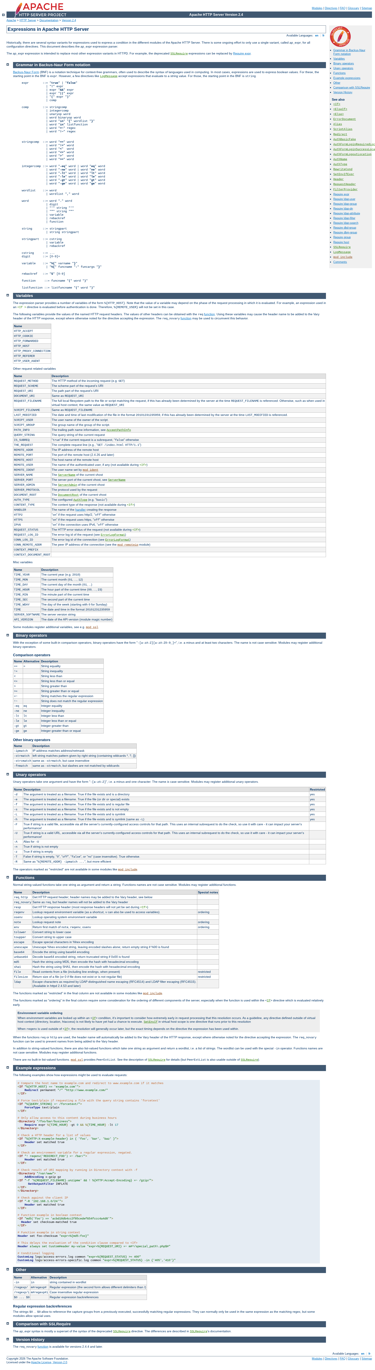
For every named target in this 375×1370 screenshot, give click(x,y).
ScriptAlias (342, 129)
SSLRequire (179, 53)
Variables (339, 58)
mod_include (342, 257)
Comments (340, 262)
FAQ (342, 8)
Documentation (48, 20)
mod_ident (90, 470)
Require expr (242, 53)
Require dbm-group (345, 232)
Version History (342, 92)
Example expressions (346, 78)
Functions (339, 73)
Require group (342, 237)
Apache (11, 20)
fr (323, 35)
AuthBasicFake (344, 139)
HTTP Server (28, 20)
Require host (341, 242)
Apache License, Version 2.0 (49, 1362)
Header (338, 179)
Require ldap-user (344, 199)
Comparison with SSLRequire (351, 87)
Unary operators (343, 68)
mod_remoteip (127, 544)
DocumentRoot (68, 495)
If (268, 1000)
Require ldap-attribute (346, 213)
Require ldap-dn (343, 208)
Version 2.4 (69, 20)
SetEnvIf (151, 1022)
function (209, 314)
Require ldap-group (345, 203)
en (316, 35)
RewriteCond (342, 169)
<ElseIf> (340, 109)
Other (336, 82)
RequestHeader (344, 184)
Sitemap (367, 8)
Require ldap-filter (344, 218)
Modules (317, 8)
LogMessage (342, 252)
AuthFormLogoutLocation (352, 154)
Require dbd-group (344, 227)
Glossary (353, 8)
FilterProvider (345, 189)
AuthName (340, 159)
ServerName (66, 475)
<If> (336, 104)
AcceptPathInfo (119, 430)
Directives (331, 8)
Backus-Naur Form (26, 72)
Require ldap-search (345, 223)
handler (80, 509)
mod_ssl (92, 627)
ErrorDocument (344, 119)
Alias (337, 124)
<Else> (338, 114)
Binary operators (343, 63)
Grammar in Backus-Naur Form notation (349, 52)
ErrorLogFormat (113, 535)
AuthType (340, 164)
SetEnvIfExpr (343, 174)
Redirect (340, 134)
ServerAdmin (67, 485)
